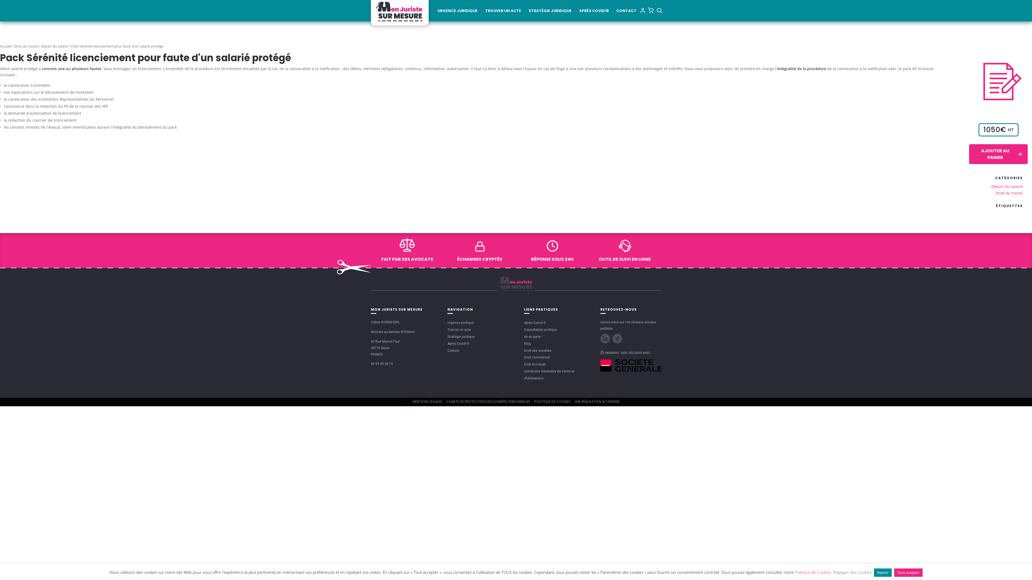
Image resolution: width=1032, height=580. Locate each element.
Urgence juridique (458, 11)
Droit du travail (26, 46)
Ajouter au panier (995, 154)
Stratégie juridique (550, 11)
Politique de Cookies (553, 401)
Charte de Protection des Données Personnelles (488, 401)
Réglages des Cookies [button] (852, 572)
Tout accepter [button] (908, 572)
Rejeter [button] (882, 572)
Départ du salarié (54, 46)
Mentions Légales (427, 401)
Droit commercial (537, 357)
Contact (626, 11)
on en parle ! (533, 337)
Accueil (5, 46)
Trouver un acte (503, 11)
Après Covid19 (594, 11)
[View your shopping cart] (651, 10)
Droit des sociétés (537, 351)
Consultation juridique (540, 330)
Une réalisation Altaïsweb (597, 401)
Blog (527, 344)
